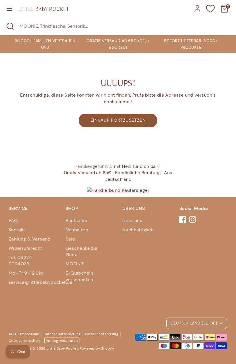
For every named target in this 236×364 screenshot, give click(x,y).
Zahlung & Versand (30, 239)
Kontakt (17, 230)
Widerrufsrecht (25, 248)
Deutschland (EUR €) (194, 323)
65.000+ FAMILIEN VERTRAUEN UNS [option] (45, 44)
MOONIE (75, 264)
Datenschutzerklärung (62, 334)
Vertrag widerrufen (62, 340)
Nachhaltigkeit (138, 230)
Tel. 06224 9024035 (20, 260)
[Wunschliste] (210, 9)
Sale (70, 239)
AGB (12, 334)
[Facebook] (182, 219)
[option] (117, 44)
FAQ (13, 220)
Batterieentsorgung (101, 334)
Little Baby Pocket (62, 348)
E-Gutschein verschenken (79, 276)
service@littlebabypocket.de (41, 282)
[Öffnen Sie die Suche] (9, 26)
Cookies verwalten (24, 340)
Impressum (29, 334)
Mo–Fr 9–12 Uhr (26, 273)
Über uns (132, 220)
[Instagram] (192, 219)
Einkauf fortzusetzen (118, 120)
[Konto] (197, 6)
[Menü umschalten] (9, 8)
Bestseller (77, 220)
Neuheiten (77, 230)
